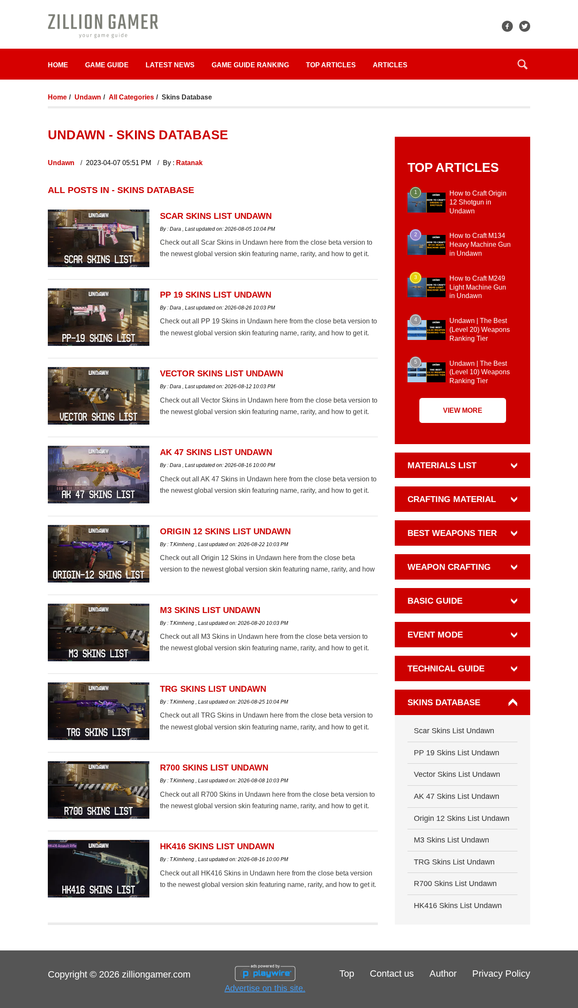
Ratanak (189, 162)
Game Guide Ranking (250, 65)
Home (58, 65)
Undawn (87, 97)
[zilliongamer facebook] (507, 26)
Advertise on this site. (265, 988)
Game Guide (107, 65)
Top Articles (331, 65)
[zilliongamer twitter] (524, 26)
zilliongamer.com (156, 974)
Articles (390, 65)
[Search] (522, 64)
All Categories (131, 97)
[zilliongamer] (103, 25)
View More (462, 410)
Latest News (170, 65)
